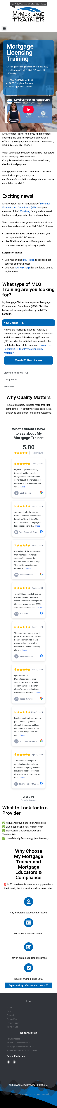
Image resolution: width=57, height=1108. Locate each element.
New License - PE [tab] (14, 322)
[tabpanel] (28, 347)
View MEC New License (28, 360)
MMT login (29, 259)
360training (24, 211)
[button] (4, 28)
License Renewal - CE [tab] (16, 372)
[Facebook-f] (8, 1062)
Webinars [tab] (9, 386)
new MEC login (23, 267)
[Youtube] (14, 1062)
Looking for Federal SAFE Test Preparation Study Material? (27, 349)
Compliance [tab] (10, 379)
